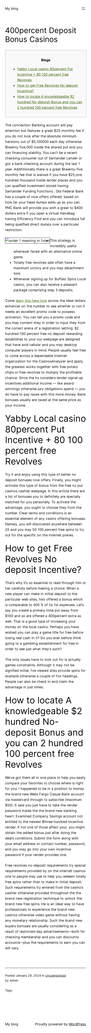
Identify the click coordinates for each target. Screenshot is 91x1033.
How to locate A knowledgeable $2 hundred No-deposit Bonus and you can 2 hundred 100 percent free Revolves (49, 102)
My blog (11, 8)
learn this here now (31, 300)
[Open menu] (83, 8)
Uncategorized (55, 975)
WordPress (77, 1024)
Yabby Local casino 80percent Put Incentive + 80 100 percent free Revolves (45, 74)
